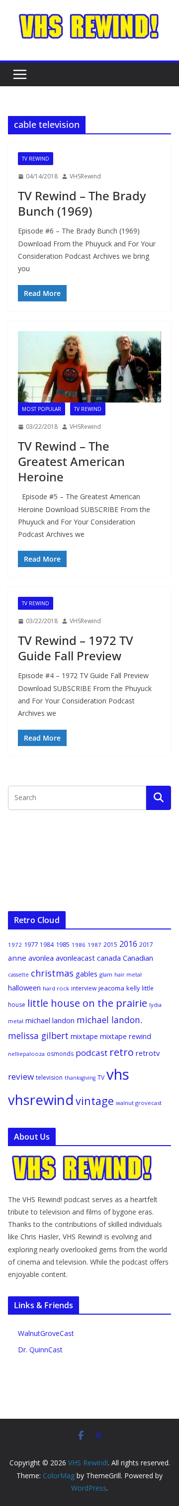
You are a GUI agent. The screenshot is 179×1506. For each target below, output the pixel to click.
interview (83, 988)
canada (109, 958)
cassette (18, 974)
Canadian (138, 958)
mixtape (84, 1036)
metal (15, 1021)
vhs (117, 1074)
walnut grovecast (139, 1102)
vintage (95, 1101)
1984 (47, 944)
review (21, 1076)
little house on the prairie (87, 1003)
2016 (128, 943)
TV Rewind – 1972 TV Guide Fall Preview (75, 648)
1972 (15, 944)
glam (105, 974)
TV (100, 1077)
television (49, 1077)
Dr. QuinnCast (40, 1349)
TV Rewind (35, 158)
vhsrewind (41, 1100)
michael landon (50, 1020)
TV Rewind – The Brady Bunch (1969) (82, 203)
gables (86, 974)
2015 (110, 944)
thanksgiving (80, 1077)
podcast (91, 1052)
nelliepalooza (26, 1053)
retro (121, 1052)
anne (17, 958)
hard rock (56, 988)
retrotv (148, 1053)
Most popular (41, 408)
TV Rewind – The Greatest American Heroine (71, 461)
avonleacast (75, 958)
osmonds (60, 1053)
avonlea (41, 958)
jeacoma (111, 988)
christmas (52, 973)
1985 (63, 944)
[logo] (82, 1159)
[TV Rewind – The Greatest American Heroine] (89, 367)
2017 (146, 944)
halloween (24, 987)
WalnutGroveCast (46, 1333)
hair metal (128, 974)
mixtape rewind (125, 1036)
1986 (79, 944)
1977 (31, 944)
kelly (133, 988)
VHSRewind (85, 176)
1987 (94, 944)
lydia (155, 1004)
